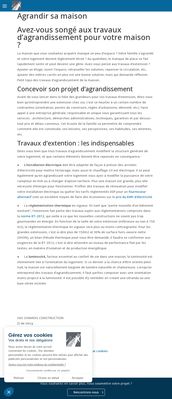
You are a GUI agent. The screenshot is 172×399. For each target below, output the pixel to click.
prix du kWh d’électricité (134, 197)
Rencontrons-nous (86, 392)
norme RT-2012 (32, 216)
